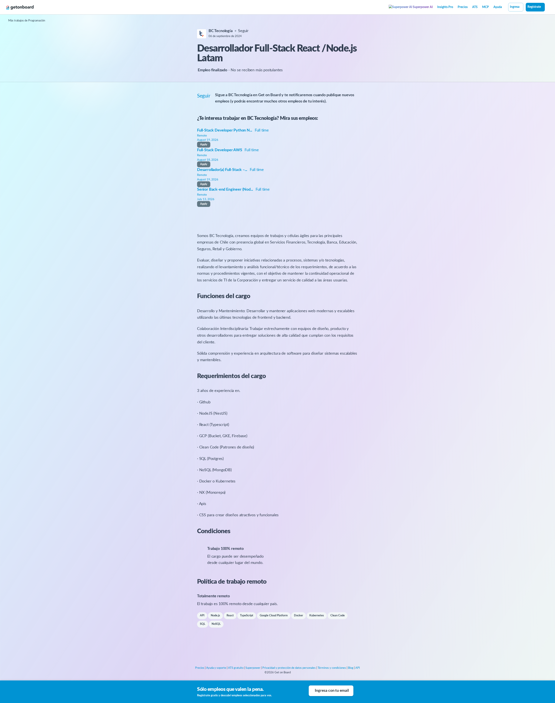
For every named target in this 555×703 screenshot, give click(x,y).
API (202, 615)
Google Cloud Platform (274, 615)
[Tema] (547, 7)
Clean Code (337, 615)
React (230, 615)
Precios (463, 7)
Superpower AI (422, 7)
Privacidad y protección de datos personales (289, 668)
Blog (350, 668)
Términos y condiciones (332, 668)
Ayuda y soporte (216, 668)
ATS (475, 7)
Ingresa (514, 6)
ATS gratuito (235, 668)
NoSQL (216, 624)
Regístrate (534, 6)
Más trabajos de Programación (26, 20)
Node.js (215, 615)
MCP (485, 7)
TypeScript (246, 615)
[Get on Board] (20, 7)
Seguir (243, 31)
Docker (298, 615)
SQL (202, 624)
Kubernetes (316, 615)
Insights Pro (445, 7)
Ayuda (497, 7)
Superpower (252, 668)
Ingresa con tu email (332, 691)
